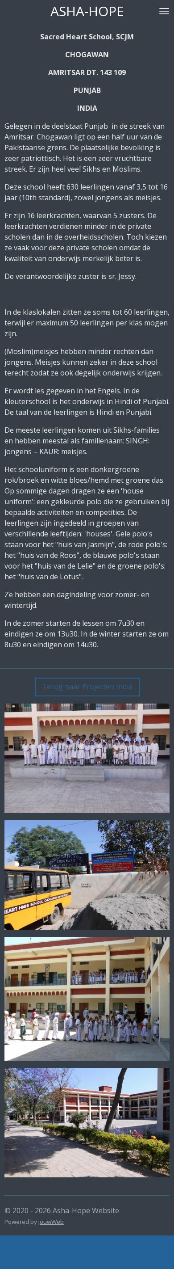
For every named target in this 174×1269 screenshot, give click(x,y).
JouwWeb (51, 1222)
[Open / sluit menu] (164, 11)
